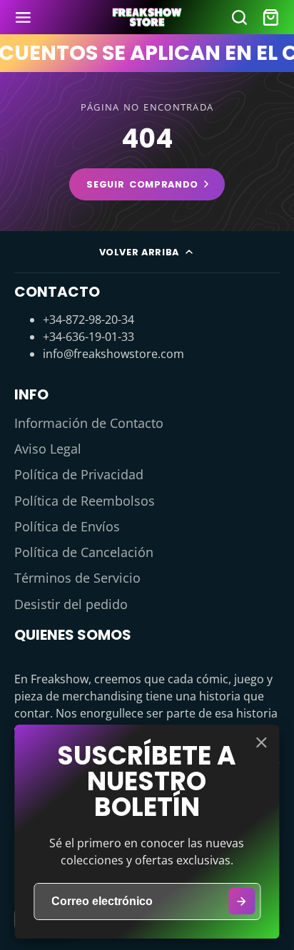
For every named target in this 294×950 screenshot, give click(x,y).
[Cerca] (261, 742)
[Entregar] (241, 901)
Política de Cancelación (83, 552)
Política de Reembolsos (84, 500)
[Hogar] (147, 17)
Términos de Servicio (77, 577)
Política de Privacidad (78, 474)
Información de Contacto (88, 422)
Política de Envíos (67, 526)
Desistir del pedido (71, 604)
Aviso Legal (47, 448)
